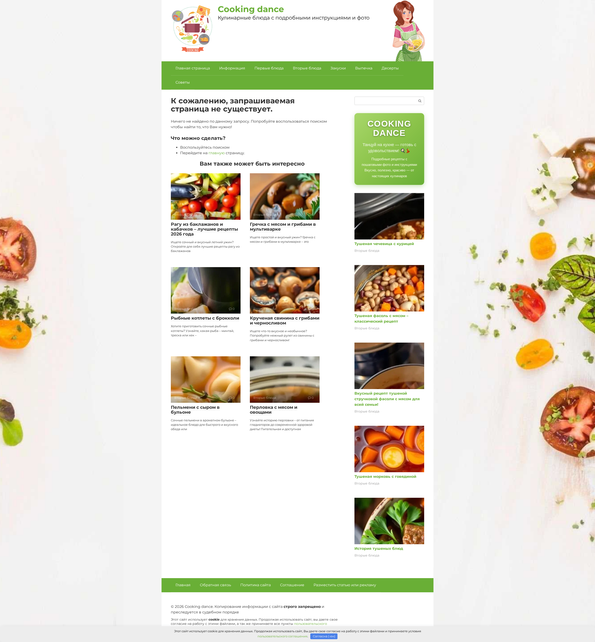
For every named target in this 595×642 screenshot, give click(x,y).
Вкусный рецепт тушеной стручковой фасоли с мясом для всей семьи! (387, 399)
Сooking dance (251, 9)
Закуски (338, 68)
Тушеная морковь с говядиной (385, 476)
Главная (183, 585)
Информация (232, 68)
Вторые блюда (307, 68)
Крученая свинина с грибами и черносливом (284, 320)
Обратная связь (215, 585)
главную (216, 153)
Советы (182, 82)
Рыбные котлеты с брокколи (205, 318)
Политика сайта (255, 585)
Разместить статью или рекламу (345, 585)
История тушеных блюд (378, 548)
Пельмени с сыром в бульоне (195, 410)
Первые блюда (269, 68)
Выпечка (363, 68)
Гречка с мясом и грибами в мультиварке (283, 227)
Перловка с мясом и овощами (273, 410)
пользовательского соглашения (282, 636)
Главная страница (192, 68)
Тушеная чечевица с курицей (384, 244)
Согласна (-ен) (324, 636)
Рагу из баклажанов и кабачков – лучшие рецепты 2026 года (204, 229)
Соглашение (292, 585)
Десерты (390, 68)
